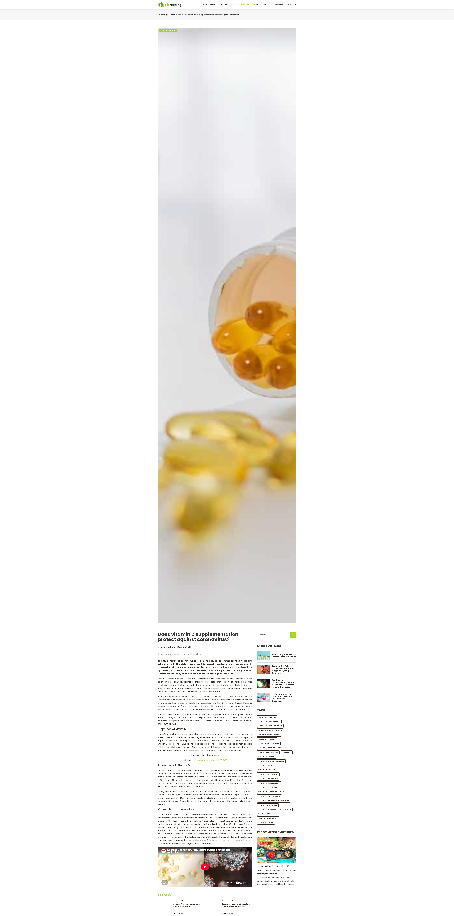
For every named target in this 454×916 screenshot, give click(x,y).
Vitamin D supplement (268, 788)
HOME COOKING (209, 5)
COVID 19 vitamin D (267, 739)
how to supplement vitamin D (272, 748)
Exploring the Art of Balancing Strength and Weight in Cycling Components (283, 669)
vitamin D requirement (268, 783)
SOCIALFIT (291, 5)
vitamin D (286, 752)
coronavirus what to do (270, 726)
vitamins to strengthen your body (274, 810)
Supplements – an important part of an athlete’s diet (236, 905)
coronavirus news (267, 717)
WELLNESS (278, 5)
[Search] (293, 635)
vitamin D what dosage (269, 796)
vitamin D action (266, 757)
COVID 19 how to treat (268, 735)
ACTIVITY (256, 5)
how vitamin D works (268, 752)
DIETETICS (224, 5)
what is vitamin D (266, 814)
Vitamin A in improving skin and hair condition (186, 905)
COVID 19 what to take (268, 744)
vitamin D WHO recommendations (273, 801)
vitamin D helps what (268, 774)
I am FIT (199, 760)
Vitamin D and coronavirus (271, 761)
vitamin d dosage (266, 770)
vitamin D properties (268, 779)
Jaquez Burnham (166, 647)
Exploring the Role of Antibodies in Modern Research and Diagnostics (282, 697)
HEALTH (267, 5)
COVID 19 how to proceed (270, 730)
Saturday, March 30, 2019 (215, 760)
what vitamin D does (268, 818)
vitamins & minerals (267, 805)
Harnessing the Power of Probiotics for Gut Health (284, 655)
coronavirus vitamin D (269, 722)
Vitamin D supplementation (271, 792)
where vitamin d (265, 823)
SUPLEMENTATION (241, 5)
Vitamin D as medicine (268, 766)
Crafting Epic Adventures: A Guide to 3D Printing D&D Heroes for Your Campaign (283, 683)
